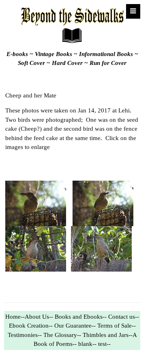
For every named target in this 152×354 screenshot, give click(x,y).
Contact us (121, 316)
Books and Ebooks (79, 316)
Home (13, 316)
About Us (37, 316)
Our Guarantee (73, 325)
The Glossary (60, 335)
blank (85, 344)
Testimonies (23, 335)
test (102, 344)
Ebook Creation (29, 325)
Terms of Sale (114, 325)
